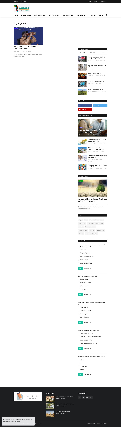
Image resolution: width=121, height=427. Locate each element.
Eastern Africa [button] (26, 15)
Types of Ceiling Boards (94, 73)
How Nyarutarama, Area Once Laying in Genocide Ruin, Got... (65, 397)
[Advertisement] (92, 33)
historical (81, 227)
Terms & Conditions (101, 423)
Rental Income (100, 230)
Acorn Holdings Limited (93, 223)
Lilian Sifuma (81, 134)
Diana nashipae (81, 204)
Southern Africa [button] (68, 15)
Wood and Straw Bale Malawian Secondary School (63, 412)
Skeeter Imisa (91, 60)
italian (86, 220)
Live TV (101, 15)
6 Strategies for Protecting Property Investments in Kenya (97, 156)
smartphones (82, 223)
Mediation (94, 234)
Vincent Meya (91, 143)
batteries (101, 220)
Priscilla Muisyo (91, 91)
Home (16, 15)
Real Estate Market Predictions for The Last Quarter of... (97, 140)
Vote (80, 268)
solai (102, 223)
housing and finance (90, 227)
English (104, 1)
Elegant (80, 220)
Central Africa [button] (54, 15)
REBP (89, 83)
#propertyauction (83, 230)
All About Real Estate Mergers (96, 81)
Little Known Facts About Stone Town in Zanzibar (97, 66)
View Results (87, 268)
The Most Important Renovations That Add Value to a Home (65, 404)
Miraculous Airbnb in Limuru (95, 89)
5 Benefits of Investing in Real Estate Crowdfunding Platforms (97, 166)
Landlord (88, 234)
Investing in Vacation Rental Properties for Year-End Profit (96, 148)
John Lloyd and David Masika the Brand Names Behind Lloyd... (96, 57)
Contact (16, 1)
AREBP (89, 68)
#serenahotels (93, 220)
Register (95, 1)
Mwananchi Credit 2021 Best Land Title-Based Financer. (26, 48)
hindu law (92, 230)
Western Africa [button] (82, 15)
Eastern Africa (23, 1)
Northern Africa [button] (40, 15)
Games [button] (93, 15)
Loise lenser (16, 51)
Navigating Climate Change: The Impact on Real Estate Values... (92, 200)
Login (89, 1)
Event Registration (90, 423)
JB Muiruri (90, 151)
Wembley (81, 234)
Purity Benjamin (91, 159)
